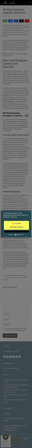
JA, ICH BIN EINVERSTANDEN (16, 225)
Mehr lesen (14, 217)
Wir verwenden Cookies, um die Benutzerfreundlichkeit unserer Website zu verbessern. (15, 215)
